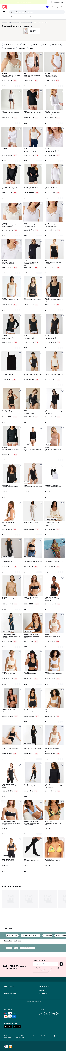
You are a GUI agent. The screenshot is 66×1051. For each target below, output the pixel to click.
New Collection (20, 17)
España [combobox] (58, 1036)
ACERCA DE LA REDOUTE (10, 993)
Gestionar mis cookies (19, 1037)
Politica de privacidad (37, 1036)
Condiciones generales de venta (11, 1036)
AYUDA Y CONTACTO (9, 986)
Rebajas (31, 17)
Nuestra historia (42, 17)
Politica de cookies (25, 1036)
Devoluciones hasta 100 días (23, 2)
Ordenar (6, 44)
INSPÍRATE (41, 990)
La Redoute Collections (28, 948)
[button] (62, 7)
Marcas (53, 17)
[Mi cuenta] (52, 7)
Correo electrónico (39, 960)
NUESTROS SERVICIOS (44, 986)
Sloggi (16, 948)
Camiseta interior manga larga (30, 935)
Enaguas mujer (47, 935)
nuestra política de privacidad (40, 972)
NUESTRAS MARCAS (43, 993)
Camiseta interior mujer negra (40, 22)
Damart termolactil (12, 935)
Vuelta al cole (8, 17)
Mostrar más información (33, 1001)
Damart (9, 948)
